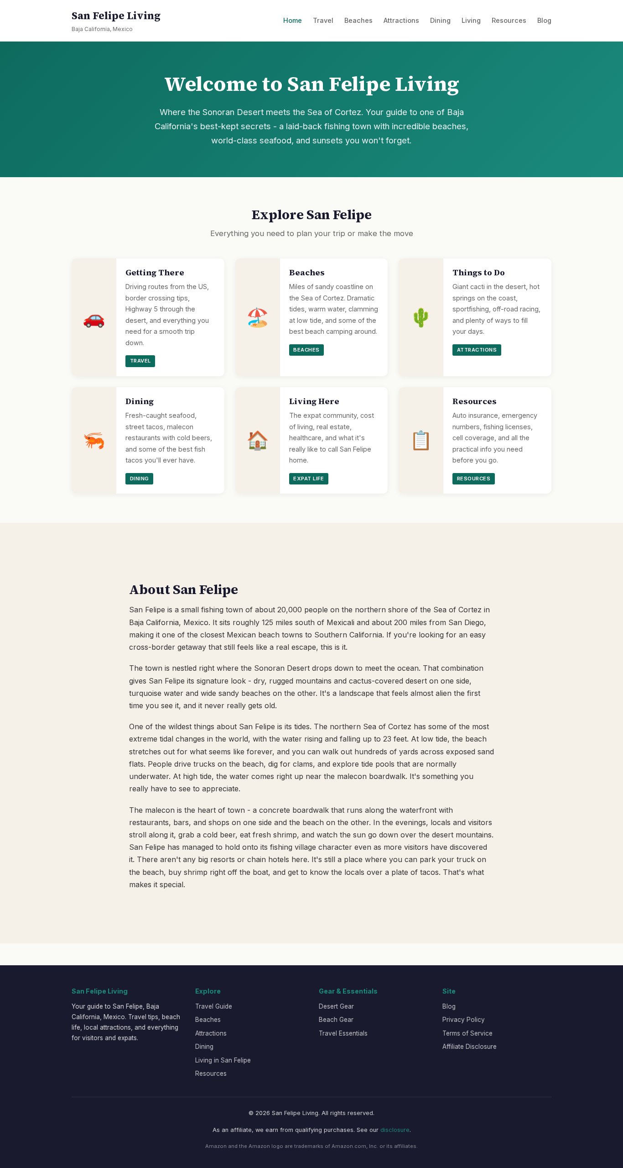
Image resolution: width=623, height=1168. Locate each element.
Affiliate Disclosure (469, 1046)
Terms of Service (467, 1033)
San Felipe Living (116, 20)
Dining (440, 20)
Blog (544, 20)
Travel (323, 20)
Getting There (154, 272)
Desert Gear (336, 1006)
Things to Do (478, 272)
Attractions (401, 20)
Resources (509, 20)
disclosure (395, 1129)
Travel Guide (213, 1006)
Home (292, 20)
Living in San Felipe (223, 1060)
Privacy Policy (463, 1019)
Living (471, 20)
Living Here (314, 401)
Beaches (358, 20)
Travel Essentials (343, 1033)
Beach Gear (336, 1019)
